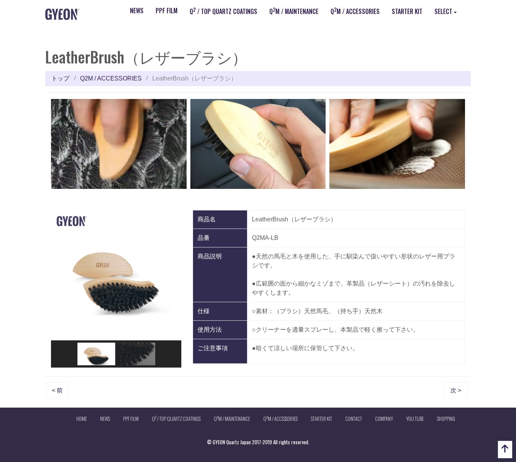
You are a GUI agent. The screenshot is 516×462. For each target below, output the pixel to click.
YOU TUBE (415, 418)
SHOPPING (446, 418)
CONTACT (353, 418)
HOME (81, 418)
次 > (455, 390)
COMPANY (384, 418)
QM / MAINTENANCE (293, 11)
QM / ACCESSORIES (355, 11)
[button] (63, 275)
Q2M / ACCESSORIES (111, 78)
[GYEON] (62, 14)
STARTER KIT (407, 11)
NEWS (137, 10)
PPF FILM (167, 10)
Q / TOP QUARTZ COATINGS (223, 11)
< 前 (57, 390)
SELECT (443, 11)
